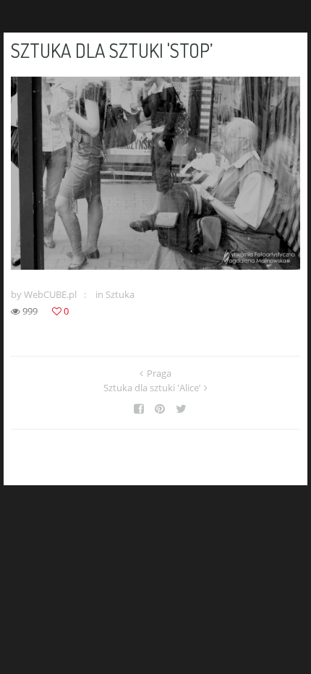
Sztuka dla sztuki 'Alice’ (151, 387)
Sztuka (120, 294)
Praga (159, 373)
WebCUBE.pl (50, 294)
